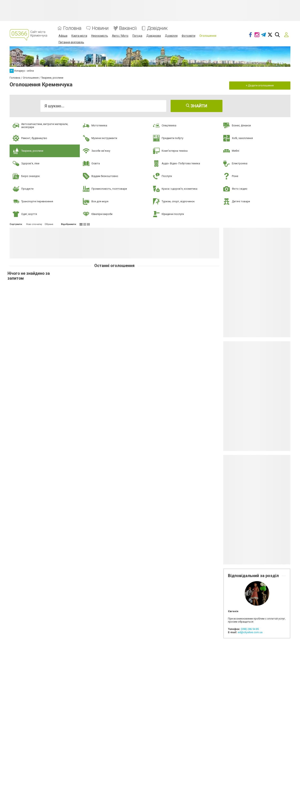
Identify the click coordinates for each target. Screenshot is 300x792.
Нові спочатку (34, 224)
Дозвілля (171, 35)
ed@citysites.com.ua (250, 632)
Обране (49, 224)
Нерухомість (99, 35)
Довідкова (153, 35)
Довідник (157, 28)
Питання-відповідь (71, 42)
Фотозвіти (188, 35)
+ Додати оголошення (260, 85)
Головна (72, 28)
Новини (100, 28)
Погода (137, 35)
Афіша (63, 35)
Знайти (198, 105)
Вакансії (128, 28)
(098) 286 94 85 (250, 629)
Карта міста (79, 35)
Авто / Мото (120, 35)
